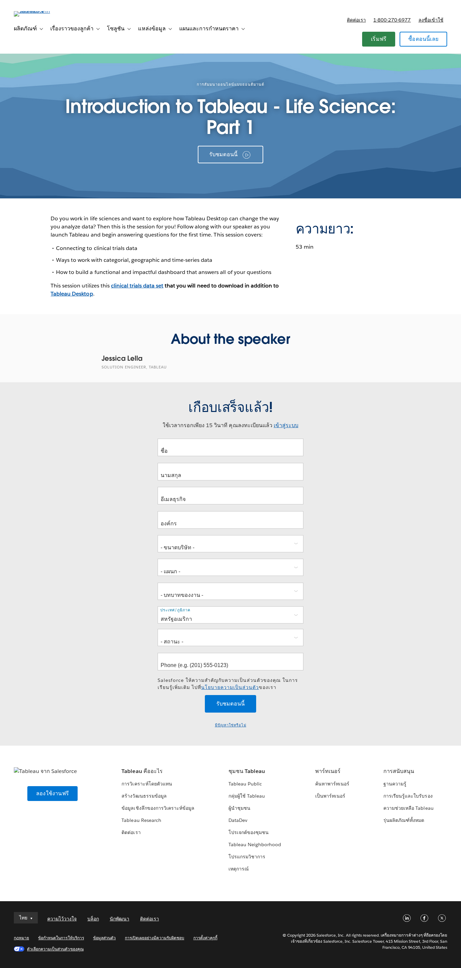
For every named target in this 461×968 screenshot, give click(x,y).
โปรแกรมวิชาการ (246, 857)
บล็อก (93, 919)
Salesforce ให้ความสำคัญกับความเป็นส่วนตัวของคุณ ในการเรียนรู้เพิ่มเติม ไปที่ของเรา (228, 683)
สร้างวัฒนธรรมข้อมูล (143, 796)
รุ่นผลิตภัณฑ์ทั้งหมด (403, 820)
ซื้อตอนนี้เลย (423, 39)
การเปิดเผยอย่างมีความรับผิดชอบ (154, 938)
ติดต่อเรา (356, 20)
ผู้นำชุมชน (239, 808)
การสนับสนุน (398, 771)
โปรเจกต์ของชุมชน (248, 832)
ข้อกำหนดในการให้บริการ (61, 938)
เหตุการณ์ (238, 869)
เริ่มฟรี (378, 39)
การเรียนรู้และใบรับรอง (407, 796)
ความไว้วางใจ (62, 919)
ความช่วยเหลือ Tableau (408, 808)
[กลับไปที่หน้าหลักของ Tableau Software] (39, 11)
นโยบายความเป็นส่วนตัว (230, 687)
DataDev (237, 820)
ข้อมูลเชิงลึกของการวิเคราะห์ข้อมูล (157, 808)
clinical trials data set (137, 285)
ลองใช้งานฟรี (52, 793)
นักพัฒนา (119, 919)
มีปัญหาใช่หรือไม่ (230, 725)
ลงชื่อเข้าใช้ (430, 20)
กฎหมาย (21, 938)
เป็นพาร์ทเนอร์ (330, 796)
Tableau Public (245, 784)
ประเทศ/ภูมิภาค (175, 610)
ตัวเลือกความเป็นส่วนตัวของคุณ (55, 949)
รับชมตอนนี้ (223, 154)
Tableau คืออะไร (141, 771)
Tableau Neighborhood (254, 844)
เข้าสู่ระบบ (286, 425)
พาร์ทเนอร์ (328, 771)
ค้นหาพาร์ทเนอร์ (332, 784)
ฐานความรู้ (394, 784)
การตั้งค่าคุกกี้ (205, 938)
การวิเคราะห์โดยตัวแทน (146, 784)
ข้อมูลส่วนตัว (104, 938)
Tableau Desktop (72, 293)
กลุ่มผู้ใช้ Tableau (246, 796)
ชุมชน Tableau (246, 771)
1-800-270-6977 (392, 20)
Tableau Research (141, 820)
